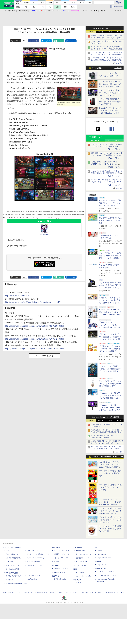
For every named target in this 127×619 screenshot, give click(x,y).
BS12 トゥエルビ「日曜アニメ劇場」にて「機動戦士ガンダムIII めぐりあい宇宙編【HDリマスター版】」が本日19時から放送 (110, 371)
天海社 (100, 550)
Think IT (8, 550)
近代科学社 (55, 576)
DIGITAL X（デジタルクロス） (37, 565)
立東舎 (56, 562)
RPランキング (95, 140)
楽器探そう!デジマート (61, 554)
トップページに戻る (44, 356)
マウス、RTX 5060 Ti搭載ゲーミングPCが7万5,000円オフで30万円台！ (110, 101)
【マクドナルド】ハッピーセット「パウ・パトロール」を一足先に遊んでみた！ (110, 510)
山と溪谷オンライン (61, 568)
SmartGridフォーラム (34, 550)
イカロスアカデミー (82, 565)
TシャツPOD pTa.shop (106, 571)
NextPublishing (32, 579)
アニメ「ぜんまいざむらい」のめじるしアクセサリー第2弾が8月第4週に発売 (110, 383)
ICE (96, 547)
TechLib (78, 583)
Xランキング (97, 137)
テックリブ (77, 580)
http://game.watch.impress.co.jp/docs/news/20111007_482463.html (34, 349)
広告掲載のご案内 (41, 592)
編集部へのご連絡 (56, 592)
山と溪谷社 (55, 565)
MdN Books (80, 572)
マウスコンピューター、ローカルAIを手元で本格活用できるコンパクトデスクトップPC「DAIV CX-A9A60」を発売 (110, 288)
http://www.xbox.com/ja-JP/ (17, 296)
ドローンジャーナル (12, 565)
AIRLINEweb (80, 550)
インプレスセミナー (33, 562)
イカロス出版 (77, 547)
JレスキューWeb (81, 562)
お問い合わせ (28, 592)
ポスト (17, 41)
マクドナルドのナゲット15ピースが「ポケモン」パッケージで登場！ (110, 487)
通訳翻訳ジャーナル (82, 558)
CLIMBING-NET (59, 572)
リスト (25, 41)
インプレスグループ (97, 592)
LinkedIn (72, 41)
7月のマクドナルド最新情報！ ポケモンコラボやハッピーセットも (107, 457)
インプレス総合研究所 (13, 558)
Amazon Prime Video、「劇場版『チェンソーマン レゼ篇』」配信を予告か (110, 202)
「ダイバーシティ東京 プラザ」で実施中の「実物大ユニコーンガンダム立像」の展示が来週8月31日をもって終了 (107, 54)
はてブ (48, 41)
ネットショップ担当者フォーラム (38, 554)
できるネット (10, 580)
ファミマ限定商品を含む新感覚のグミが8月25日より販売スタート (110, 220)
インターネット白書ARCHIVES (16, 583)
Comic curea (102, 554)
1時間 (91, 32)
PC (58, 11)
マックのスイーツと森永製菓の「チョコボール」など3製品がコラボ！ (110, 528)
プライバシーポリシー (71, 592)
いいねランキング (114, 140)
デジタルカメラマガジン (14, 576)
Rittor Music (56, 547)
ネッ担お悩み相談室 (12, 569)
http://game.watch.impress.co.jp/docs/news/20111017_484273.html (34, 339)
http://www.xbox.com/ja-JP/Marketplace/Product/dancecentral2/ (32, 302)
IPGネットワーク (101, 568)
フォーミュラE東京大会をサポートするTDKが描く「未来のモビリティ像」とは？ (110, 92)
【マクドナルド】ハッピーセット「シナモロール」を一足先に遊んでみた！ (110, 519)
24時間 (100, 32)
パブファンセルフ (104, 565)
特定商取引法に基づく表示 (115, 592)
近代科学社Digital (60, 579)
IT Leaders (9, 562)
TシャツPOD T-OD (61, 558)
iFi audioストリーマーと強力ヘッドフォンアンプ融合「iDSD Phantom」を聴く (110, 110)
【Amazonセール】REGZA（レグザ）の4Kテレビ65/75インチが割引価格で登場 (110, 395)
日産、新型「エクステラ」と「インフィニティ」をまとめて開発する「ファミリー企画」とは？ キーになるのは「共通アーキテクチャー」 (107, 449)
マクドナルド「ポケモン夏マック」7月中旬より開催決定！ (110, 473)
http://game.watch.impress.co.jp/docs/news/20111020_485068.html (34, 326)
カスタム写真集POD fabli (107, 575)
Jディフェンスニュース (84, 554)
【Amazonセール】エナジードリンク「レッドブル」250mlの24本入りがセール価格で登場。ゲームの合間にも (106, 60)
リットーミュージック (61, 550)
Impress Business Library (35, 558)
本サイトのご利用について (12, 592)
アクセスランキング (100, 28)
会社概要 (85, 592)
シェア (35, 41)
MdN (75, 569)
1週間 (110, 32)
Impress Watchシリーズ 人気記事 (105, 417)
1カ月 (119, 32)
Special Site (97, 68)
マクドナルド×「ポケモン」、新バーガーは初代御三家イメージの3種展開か (110, 502)
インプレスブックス (33, 575)
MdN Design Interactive (84, 576)
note (60, 41)
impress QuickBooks (104, 558)
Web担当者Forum (12, 554)
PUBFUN (98, 562)
